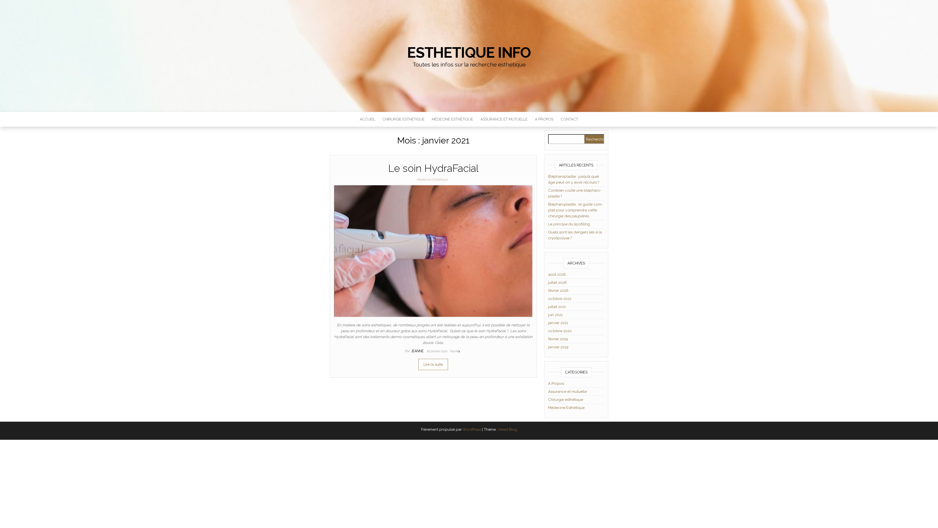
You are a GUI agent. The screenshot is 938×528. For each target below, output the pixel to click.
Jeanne (418, 351)
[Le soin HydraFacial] (433, 251)
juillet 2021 (557, 307)
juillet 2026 (557, 282)
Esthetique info (469, 52)
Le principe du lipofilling (569, 224)
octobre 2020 (560, 331)
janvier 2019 (558, 347)
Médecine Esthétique (452, 119)
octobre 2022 (559, 299)
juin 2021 (555, 315)
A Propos (544, 119)
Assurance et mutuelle (504, 119)
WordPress (471, 429)
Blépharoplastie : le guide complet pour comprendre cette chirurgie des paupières (575, 210)
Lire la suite (433, 364)
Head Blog (508, 429)
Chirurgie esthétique (404, 119)
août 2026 (557, 274)
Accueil (367, 119)
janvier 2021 (558, 323)
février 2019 (558, 339)
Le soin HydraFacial (433, 168)
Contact (569, 119)
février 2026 (558, 290)
